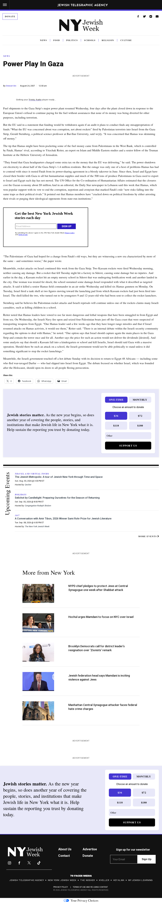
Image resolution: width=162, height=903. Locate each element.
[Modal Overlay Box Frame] (81, 451)
